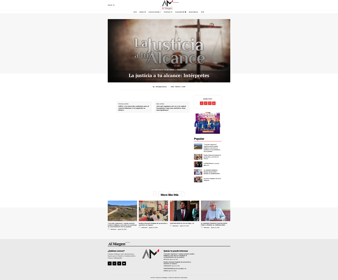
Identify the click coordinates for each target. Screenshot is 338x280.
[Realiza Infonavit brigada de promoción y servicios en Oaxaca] (198, 157)
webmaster (113, 229)
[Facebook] (201, 103)
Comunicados (167, 265)
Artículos (166, 259)
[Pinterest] (210, 103)
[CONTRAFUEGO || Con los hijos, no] (198, 164)
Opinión (166, 270)
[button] (111, 5)
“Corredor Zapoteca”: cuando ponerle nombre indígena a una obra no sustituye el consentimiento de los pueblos (212, 148)
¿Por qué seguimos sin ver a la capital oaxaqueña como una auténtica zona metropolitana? (171, 108)
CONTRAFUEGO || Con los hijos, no (182, 223)
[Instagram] (114, 263)
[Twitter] (205, 103)
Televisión (182, 70)
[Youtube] (124, 263)
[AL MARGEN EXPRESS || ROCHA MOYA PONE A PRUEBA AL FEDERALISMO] (198, 172)
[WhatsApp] (214, 103)
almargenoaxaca (161, 87)
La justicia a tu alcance (162, 70)
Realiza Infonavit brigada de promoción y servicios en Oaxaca (212, 156)
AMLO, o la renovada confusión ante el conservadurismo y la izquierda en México (133, 108)
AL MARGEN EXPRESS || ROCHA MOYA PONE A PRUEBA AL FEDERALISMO (212, 171)
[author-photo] (109, 229)
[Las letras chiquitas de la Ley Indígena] (198, 179)
